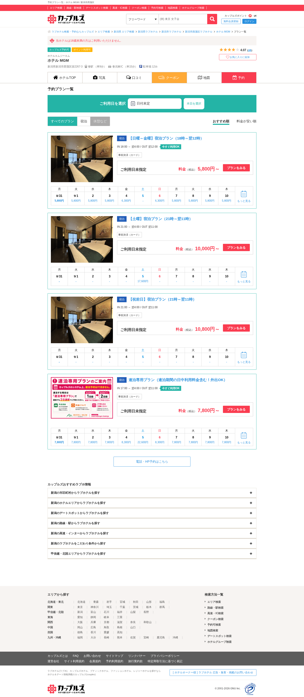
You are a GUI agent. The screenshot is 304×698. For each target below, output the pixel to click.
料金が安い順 (246, 121)
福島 (162, 601)
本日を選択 (194, 103)
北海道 (81, 601)
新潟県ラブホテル (148, 31)
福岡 (80, 637)
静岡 (93, 617)
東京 (80, 607)
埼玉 (109, 607)
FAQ (76, 655)
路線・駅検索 (74, 7)
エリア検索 (56, 7)
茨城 (135, 607)
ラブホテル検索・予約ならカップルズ (73, 31)
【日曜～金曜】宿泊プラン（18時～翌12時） (166, 138)
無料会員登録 (231, 21)
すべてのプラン (62, 121)
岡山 (80, 627)
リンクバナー (137, 655)
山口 (133, 627)
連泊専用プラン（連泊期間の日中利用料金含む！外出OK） (178, 380)
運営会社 (53, 661)
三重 (119, 617)
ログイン (249, 21)
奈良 (133, 622)
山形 (149, 601)
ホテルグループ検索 (193, 7)
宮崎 (146, 637)
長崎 (106, 637)
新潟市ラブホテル (171, 31)
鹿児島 (161, 637)
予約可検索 (157, 7)
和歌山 (148, 622)
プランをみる (236, 168)
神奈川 (95, 607)
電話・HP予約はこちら (152, 461)
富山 (93, 612)
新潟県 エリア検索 (124, 31)
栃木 (149, 607)
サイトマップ (114, 655)
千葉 (122, 607)
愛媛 (106, 632)
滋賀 (119, 622)
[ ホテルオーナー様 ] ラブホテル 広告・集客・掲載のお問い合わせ (213, 672)
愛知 (80, 617)
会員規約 (95, 661)
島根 (119, 627)
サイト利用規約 (74, 661)
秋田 (135, 601)
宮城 (122, 601)
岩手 (109, 601)
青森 (96, 601)
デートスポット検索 (97, 7)
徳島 (80, 632)
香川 (93, 632)
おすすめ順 (221, 121)
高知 (119, 632)
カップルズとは (58, 655)
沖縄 (175, 637)
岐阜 (106, 617)
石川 (106, 612)
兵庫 (93, 622)
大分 (93, 637)
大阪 (80, 622)
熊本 (119, 637)
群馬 (162, 607)
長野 (146, 612)
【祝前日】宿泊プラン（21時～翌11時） (162, 299)
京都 (106, 622)
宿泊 (83, 121)
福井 (119, 612)
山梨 (133, 612)
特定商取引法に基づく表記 (165, 661)
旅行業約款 (135, 661)
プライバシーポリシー (165, 655)
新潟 (80, 612)
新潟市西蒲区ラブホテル (198, 31)
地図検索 (173, 7)
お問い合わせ (92, 655)
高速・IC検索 (120, 7)
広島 (93, 627)
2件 (249, 50)
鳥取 (106, 627)
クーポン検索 (139, 7)
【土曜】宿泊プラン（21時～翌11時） (161, 219)
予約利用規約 (114, 661)
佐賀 (133, 637)
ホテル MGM (223, 31)
